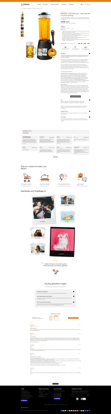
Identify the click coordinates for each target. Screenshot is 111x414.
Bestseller (39, 4)
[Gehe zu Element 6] (22, 32)
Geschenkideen (45, 4)
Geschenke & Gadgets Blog (43, 394)
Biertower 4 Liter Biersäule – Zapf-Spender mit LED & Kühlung (33, 8)
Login (66, 404)
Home (22, 8)
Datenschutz (55, 404)
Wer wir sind (41, 392)
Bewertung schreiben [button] (73, 317)
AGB (59, 404)
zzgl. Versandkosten (72, 23)
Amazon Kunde (76, 147)
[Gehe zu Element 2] (22, 18)
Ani (74, 136)
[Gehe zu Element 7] (22, 35)
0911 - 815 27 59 (58, 394)
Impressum (62, 404)
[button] (24, 143)
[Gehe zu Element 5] (22, 28)
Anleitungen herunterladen (75, 96)
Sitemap (45, 404)
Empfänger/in (63, 4)
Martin (58, 147)
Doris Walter (42, 136)
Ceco (41, 147)
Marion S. (24, 147)
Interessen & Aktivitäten (55, 4)
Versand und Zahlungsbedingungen (42, 396)
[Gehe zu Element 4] (22, 25)
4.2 (61, 12)
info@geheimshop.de (58, 396)
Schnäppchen (71, 4)
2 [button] (54, 376)
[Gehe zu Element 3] (22, 21)
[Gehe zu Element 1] (22, 14)
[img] (32, 325)
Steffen (58, 136)
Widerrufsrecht (50, 404)
